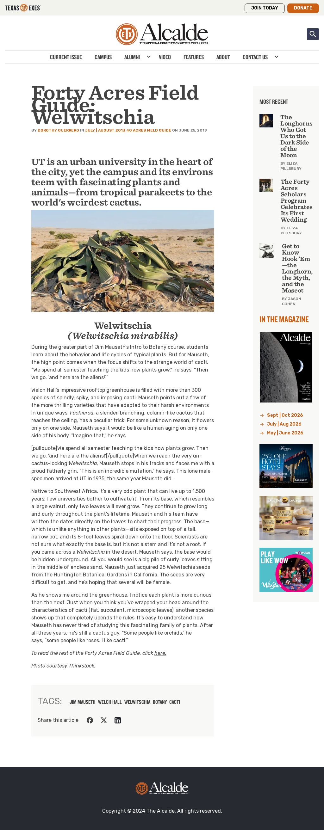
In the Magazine (284, 319)
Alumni (132, 57)
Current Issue (66, 57)
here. (160, 653)
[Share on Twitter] (104, 720)
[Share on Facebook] (90, 720)
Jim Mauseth (83, 701)
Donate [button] (303, 8)
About (223, 57)
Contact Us (255, 57)
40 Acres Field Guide (148, 130)
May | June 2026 (285, 433)
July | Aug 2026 (284, 424)
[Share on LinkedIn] (118, 720)
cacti (174, 701)
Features (194, 57)
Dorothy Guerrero (58, 130)
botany (160, 701)
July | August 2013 (105, 130)
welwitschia (137, 701)
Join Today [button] (264, 8)
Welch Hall (110, 701)
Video (165, 57)
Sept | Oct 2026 (285, 415)
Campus (103, 57)
